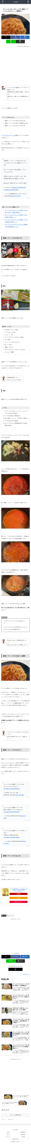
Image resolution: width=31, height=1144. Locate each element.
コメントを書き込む (15, 1115)
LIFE (8, 1132)
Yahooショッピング (18, 901)
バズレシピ (11, 915)
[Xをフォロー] (15, 969)
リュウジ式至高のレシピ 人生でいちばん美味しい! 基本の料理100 (18, 889)
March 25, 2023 (16, 196)
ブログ (8, 1134)
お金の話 (23, 1134)
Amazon (18, 897)
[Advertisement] (15, 63)
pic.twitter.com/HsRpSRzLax (12, 788)
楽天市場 (18, 893)
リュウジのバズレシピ (7, 135)
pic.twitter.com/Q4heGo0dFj (11, 812)
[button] (20, 41)
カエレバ (20, 891)
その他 (4, 915)
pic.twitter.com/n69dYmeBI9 (11, 837)
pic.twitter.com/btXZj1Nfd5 (11, 189)
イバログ (15, 2)
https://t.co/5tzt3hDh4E (19, 187)
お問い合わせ (15, 1139)
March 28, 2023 (19, 795)
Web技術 (23, 1132)
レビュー (8, 1136)
